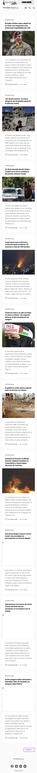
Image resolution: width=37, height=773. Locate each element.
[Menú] (34, 8)
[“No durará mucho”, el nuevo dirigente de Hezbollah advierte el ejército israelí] (18, 118)
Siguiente (28, 749)
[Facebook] (12, 766)
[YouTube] (25, 766)
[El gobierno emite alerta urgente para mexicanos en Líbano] (18, 405)
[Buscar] (30, 8)
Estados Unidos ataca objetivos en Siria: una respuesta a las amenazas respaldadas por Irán (18, 25)
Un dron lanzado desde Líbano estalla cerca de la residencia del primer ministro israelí (17, 171)
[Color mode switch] (26, 8)
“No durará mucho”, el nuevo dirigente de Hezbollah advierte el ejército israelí (18, 101)
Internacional (9, 20)
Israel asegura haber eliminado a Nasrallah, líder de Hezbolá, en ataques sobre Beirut (18, 681)
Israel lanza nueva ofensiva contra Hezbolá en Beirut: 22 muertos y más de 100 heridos (17, 244)
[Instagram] (20, 766)
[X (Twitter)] (16, 766)
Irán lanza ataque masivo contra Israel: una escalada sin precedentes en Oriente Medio (18, 536)
